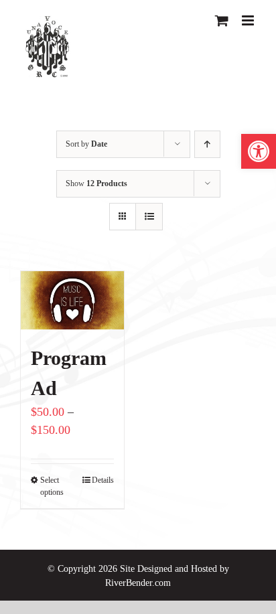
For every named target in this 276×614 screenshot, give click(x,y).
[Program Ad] (72, 300)
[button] (258, 151)
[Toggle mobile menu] (249, 20)
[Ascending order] (207, 144)
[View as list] (149, 217)
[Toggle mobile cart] (221, 20)
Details (103, 480)
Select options (52, 486)
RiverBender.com (138, 583)
